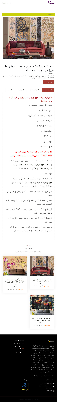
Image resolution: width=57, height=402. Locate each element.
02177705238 (49, 391)
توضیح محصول (47, 90)
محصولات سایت (17, 344)
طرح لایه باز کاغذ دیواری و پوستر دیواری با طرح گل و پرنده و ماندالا (42, 280)
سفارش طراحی (18, 346)
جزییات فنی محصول (33, 90)
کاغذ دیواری (24, 179)
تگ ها (9, 90)
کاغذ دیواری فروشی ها (39, 164)
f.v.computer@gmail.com (45, 386)
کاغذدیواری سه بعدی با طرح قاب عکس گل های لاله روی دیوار (41, 319)
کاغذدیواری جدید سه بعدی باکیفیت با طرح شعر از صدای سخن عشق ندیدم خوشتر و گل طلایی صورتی (15, 281)
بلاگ (20, 348)
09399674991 (49, 388)
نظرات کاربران (20, 90)
